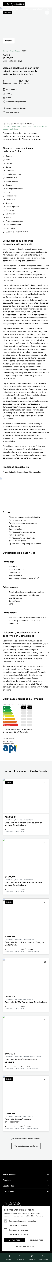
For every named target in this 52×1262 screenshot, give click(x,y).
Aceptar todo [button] (14, 1240)
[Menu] (47, 4)
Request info (43, 1259)
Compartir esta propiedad (16, 102)
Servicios (7, 1180)
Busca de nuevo (12, 112)
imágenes (8, 41)
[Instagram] (14, 1204)
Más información (37, 1216)
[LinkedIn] (10, 1204)
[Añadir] (47, 13)
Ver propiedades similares (16, 108)
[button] (45, 796)
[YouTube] (19, 1204)
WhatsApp (20, 1259)
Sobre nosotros (9, 1174)
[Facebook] (5, 1204)
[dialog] (26, 1228)
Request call (32, 1259)
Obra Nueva (8, 1191)
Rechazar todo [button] (36, 1240)
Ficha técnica (11, 89)
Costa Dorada (15, 51)
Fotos (26, 495)
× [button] (47, 1208)
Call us (8, 1259)
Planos (8, 98)
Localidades (8, 1186)
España (5, 51)
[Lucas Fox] (14, 4)
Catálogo (9, 93)
